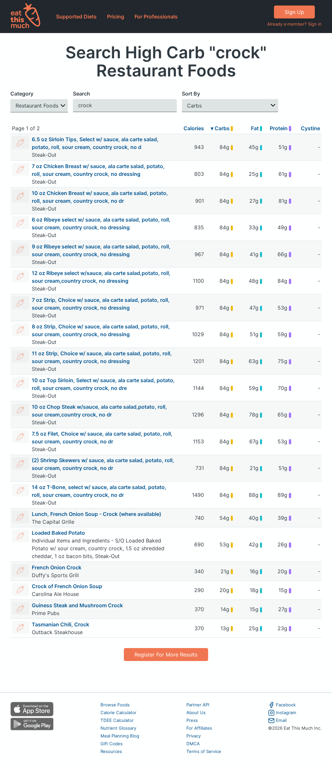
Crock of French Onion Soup (67, 586)
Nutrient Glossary (118, 728)
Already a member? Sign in (294, 24)
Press (192, 720)
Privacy (193, 735)
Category (21, 93)
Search (81, 93)
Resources (111, 751)
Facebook (286, 704)
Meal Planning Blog (120, 735)
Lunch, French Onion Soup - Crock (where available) (96, 514)
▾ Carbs (221, 128)
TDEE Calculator (117, 720)
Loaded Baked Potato (58, 533)
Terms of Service (203, 751)
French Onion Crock (56, 567)
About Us (196, 712)
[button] (39, 105)
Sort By (191, 93)
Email (281, 720)
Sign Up (294, 12)
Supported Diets (76, 16)
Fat (255, 128)
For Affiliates (199, 728)
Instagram (286, 712)
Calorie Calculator (118, 712)
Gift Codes (112, 743)
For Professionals (156, 16)
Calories (194, 128)
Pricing (115, 16)
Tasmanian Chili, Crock (60, 624)
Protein (279, 128)
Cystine (310, 128)
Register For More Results (166, 654)
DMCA (193, 743)
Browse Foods (115, 704)
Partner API (197, 704)
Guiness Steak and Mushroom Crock (77, 605)
